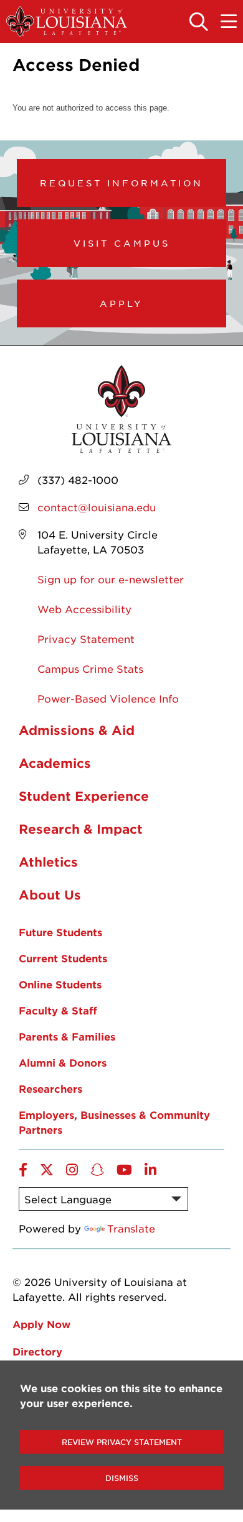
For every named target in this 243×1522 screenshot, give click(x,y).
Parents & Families (67, 1036)
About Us (50, 894)
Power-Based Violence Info (108, 698)
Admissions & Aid (77, 729)
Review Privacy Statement (122, 1442)
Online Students (60, 984)
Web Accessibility (84, 609)
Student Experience (84, 795)
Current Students (63, 958)
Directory (37, 1351)
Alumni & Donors (63, 1062)
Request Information (121, 182)
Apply (121, 303)
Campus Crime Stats (90, 668)
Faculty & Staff (58, 1010)
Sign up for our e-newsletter (110, 579)
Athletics (48, 861)
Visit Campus (122, 242)
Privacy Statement (86, 638)
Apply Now (41, 1324)
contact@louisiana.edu (96, 507)
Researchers (50, 1088)
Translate (131, 1228)
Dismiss (121, 1478)
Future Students (60, 932)
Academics (55, 762)
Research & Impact (81, 828)
